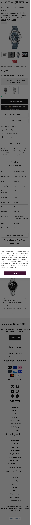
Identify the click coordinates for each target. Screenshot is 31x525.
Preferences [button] (13, 267)
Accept (15, 273)
